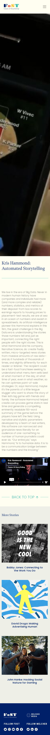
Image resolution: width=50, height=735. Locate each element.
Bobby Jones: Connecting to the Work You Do (25, 569)
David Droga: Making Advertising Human (24, 625)
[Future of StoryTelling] (10, 6)
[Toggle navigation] (44, 6)
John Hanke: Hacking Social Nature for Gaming (24, 681)
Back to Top (23, 497)
